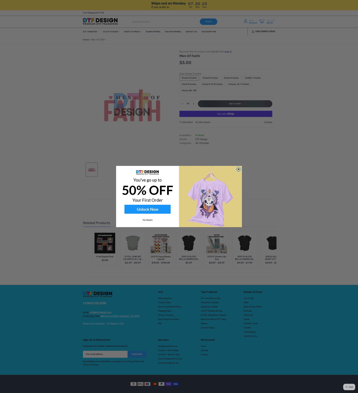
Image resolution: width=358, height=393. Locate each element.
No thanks (148, 219)
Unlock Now (147, 209)
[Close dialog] (238, 169)
